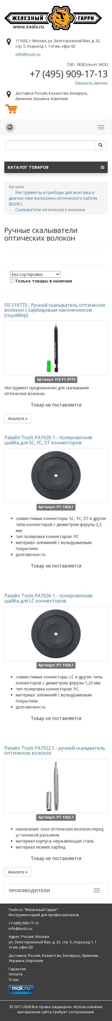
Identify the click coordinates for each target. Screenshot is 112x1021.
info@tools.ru (28, 54)
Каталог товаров (28, 167)
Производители (29, 890)
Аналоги (16, 418)
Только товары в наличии (43, 281)
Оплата (15, 974)
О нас (14, 979)
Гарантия (17, 968)
